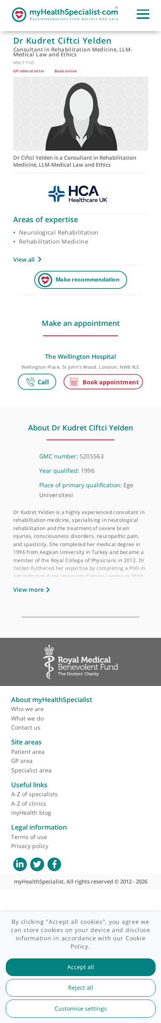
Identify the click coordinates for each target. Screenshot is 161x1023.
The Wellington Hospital (80, 356)
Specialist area (31, 770)
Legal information (39, 827)
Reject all (80, 987)
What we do (27, 718)
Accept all (80, 967)
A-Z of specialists (34, 794)
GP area (22, 761)
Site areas (26, 741)
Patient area (28, 752)
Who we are (27, 709)
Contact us (25, 727)
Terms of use (29, 837)
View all (24, 259)
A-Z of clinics (28, 803)
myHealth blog (31, 812)
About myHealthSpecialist (51, 699)
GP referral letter (28, 71)
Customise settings (80, 1008)
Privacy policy (29, 846)
